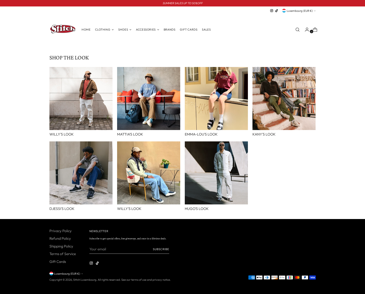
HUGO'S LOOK (197, 208)
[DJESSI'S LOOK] (81, 172)
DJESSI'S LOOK (62, 208)
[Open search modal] (297, 29)
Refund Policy (60, 238)
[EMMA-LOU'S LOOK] (216, 98)
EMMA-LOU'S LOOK (201, 134)
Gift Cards (57, 261)
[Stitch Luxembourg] (62, 29)
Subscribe (161, 249)
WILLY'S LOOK (61, 134)
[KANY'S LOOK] (284, 98)
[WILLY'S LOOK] (81, 98)
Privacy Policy (60, 231)
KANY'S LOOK (264, 134)
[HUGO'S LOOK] (216, 172)
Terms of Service (62, 253)
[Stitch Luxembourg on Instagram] (271, 10)
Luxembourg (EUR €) (300, 11)
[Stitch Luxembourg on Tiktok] (276, 10)
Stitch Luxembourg (84, 279)
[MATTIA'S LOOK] (148, 98)
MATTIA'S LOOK (130, 134)
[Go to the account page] (305, 29)
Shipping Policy (61, 246)
